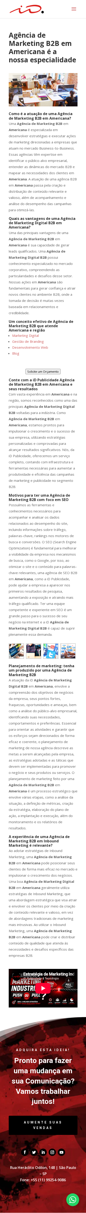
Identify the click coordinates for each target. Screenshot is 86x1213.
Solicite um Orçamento (43, 371)
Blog (15, 353)
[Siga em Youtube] (61, 1152)
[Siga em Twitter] (34, 1152)
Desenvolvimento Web (30, 347)
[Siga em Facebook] (24, 1152)
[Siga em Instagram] (52, 1152)
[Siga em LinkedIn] (43, 1152)
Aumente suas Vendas (43, 1125)
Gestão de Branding (28, 341)
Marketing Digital (25, 335)
